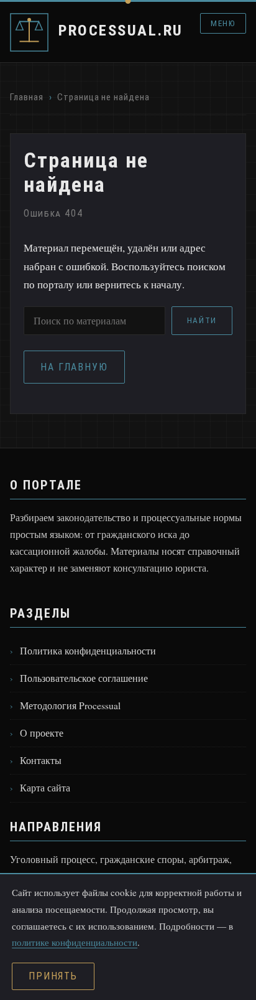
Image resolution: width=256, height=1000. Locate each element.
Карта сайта (45, 787)
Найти (202, 320)
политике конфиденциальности (74, 942)
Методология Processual (70, 705)
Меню (223, 23)
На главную (74, 367)
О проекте (41, 733)
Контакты (41, 760)
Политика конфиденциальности (88, 650)
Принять (53, 976)
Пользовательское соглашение (84, 678)
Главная (26, 97)
